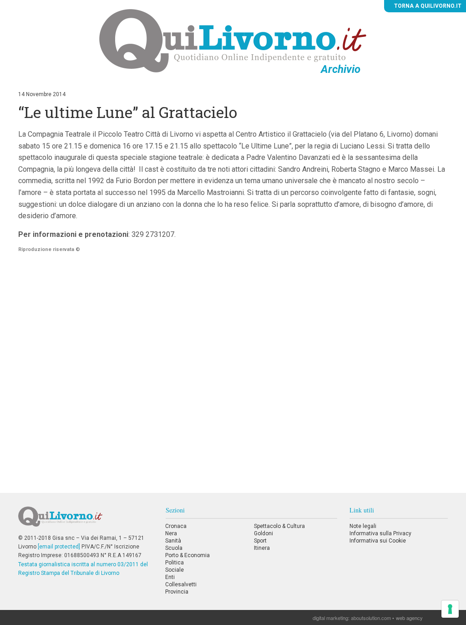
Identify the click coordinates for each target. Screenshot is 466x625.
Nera (171, 533)
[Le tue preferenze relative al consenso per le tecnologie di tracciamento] (450, 609)
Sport (260, 541)
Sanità (173, 541)
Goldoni (263, 533)
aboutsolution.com (371, 617)
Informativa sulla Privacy (380, 533)
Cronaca (176, 526)
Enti (170, 577)
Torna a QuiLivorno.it (427, 6)
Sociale (174, 570)
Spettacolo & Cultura (279, 526)
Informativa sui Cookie (378, 541)
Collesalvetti (181, 584)
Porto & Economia (187, 555)
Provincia (176, 592)
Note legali (363, 526)
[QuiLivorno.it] (85, 520)
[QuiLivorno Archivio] (232, 40)
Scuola (173, 548)
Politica (174, 562)
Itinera (262, 548)
